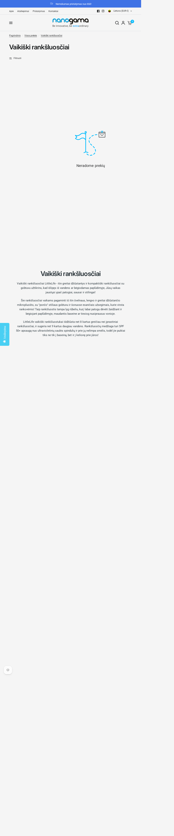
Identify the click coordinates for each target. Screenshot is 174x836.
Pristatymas (39, 11)
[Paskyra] (123, 23)
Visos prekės (30, 35)
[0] (129, 23)
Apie (11, 11)
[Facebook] (98, 11)
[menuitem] (12, 11)
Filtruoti (17, 58)
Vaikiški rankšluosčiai (51, 35)
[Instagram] (103, 11)
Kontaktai (53, 11)
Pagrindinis (15, 35)
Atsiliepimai (23, 11)
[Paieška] (117, 23)
